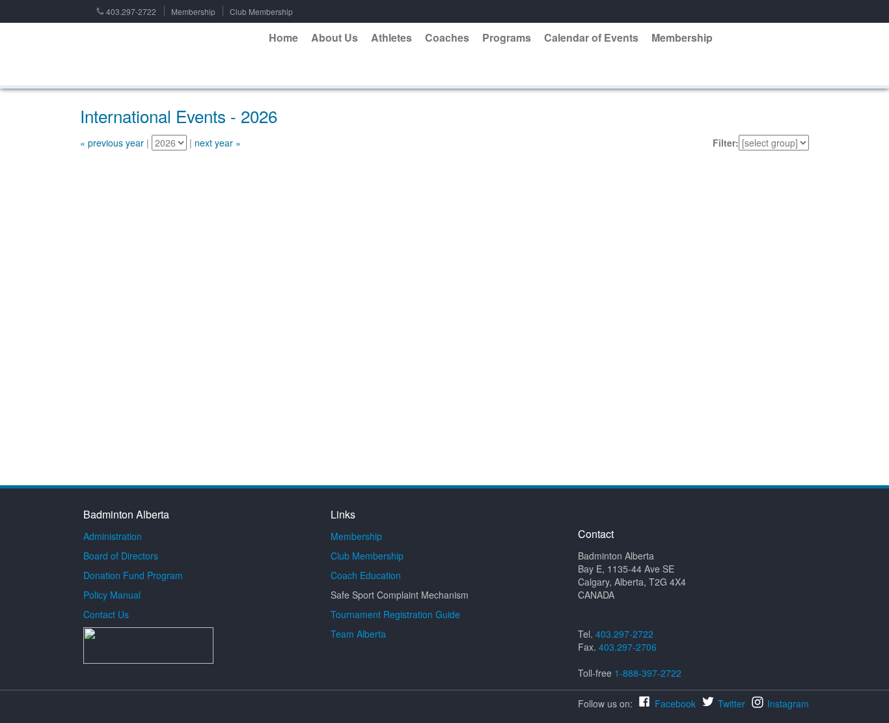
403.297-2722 (131, 11)
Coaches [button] (447, 37)
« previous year (112, 142)
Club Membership (261, 11)
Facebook (675, 703)
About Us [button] (334, 37)
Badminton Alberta (170, 54)
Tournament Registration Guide (395, 614)
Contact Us (106, 614)
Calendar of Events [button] (591, 37)
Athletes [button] (391, 37)
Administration (112, 536)
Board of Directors (120, 555)
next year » (218, 142)
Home (283, 37)
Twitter (731, 703)
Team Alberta (358, 633)
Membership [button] (682, 37)
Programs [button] (506, 37)
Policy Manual (112, 594)
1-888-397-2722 (647, 672)
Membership (193, 11)
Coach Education (366, 575)
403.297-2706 (628, 646)
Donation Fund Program (133, 575)
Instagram (788, 703)
